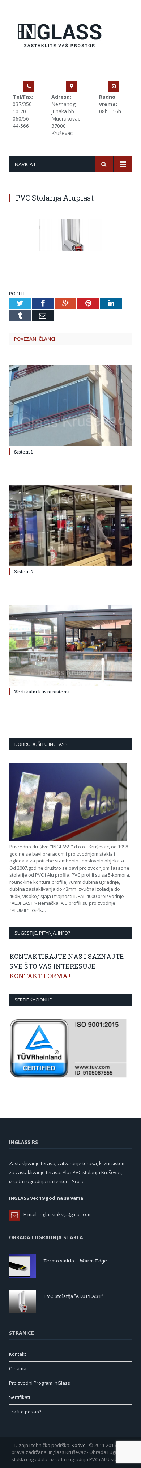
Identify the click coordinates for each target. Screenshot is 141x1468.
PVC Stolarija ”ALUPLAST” (73, 1296)
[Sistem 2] (70, 525)
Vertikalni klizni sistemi (41, 691)
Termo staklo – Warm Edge (75, 1260)
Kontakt (17, 1354)
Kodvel (79, 1445)
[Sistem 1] (70, 405)
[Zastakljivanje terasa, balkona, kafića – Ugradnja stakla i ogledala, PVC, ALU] (70, 34)
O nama (17, 1368)
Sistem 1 (23, 451)
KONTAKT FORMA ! (39, 975)
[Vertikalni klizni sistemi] (70, 645)
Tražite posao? (25, 1411)
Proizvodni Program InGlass (39, 1383)
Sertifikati (19, 1397)
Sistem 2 (24, 571)
